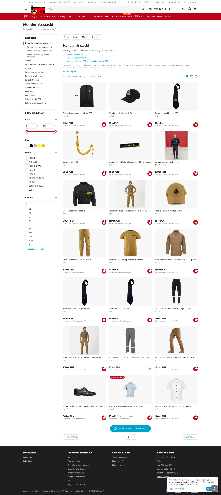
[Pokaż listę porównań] (178, 9)
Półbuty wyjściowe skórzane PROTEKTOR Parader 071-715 (84, 406)
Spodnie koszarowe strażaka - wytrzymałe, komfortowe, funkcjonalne (173, 309)
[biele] (27, 145)
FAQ (69, 480)
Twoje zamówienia (120, 457)
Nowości (172, 2)
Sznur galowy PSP (70, 162)
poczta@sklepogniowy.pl (167, 473)
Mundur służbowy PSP (76, 58)
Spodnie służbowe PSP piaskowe (77, 260)
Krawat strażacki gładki (119, 309)
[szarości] (35, 145)
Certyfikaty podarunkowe (78, 465)
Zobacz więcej (163, 477)
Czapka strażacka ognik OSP (121, 113)
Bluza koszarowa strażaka (74, 211)
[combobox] (96, 9)
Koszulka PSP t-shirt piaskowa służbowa (126, 260)
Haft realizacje (79, 2)
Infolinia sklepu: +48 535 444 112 (102, 2)
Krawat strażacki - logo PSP (166, 113)
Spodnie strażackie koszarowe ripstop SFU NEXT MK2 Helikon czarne (129, 357)
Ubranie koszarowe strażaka (167, 162)
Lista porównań (118, 465)
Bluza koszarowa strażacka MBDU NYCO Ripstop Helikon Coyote (175, 260)
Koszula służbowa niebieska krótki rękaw (126, 406)
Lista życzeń (117, 461)
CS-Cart (65, 491)
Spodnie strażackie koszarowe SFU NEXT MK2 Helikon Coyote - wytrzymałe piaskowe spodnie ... (84, 357)
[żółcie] (39, 145)
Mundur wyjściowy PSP (76, 61)
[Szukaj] (143, 9)
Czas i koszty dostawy (77, 469)
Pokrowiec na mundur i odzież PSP (77, 113)
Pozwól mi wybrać (176, 489)
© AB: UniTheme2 (96, 491)
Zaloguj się (27, 457)
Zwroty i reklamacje (76, 473)
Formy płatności (74, 461)
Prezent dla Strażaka (33, 2)
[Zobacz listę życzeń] (183, 9)
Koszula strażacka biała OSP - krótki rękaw (173, 406)
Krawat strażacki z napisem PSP (76, 309)
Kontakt (193, 2)
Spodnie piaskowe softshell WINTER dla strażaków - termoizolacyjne (176, 357)
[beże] (43, 145)
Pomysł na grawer (158, 2)
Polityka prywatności (76, 477)
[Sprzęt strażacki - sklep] (38, 9)
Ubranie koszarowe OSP (77, 55)
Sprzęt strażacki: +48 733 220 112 (133, 2)
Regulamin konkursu (76, 484)
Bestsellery (182, 2)
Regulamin (72, 457)
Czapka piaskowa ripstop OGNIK (168, 211)
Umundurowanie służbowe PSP (57, 2)
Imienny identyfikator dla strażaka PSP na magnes (130, 162)
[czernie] (31, 145)
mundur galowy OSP (99, 61)
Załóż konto (28, 461)
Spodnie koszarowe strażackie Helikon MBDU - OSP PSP (128, 211)
